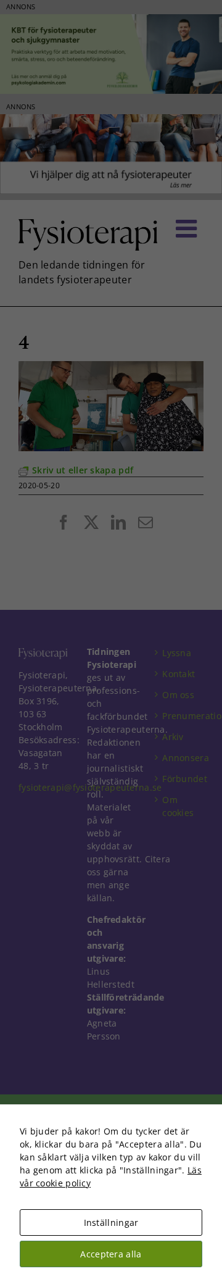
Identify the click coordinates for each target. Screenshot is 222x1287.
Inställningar (111, 1222)
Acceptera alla (110, 1254)
